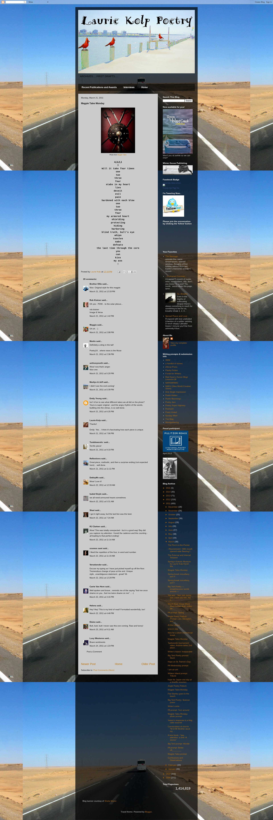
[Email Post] (119, 272)
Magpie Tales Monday (178, 570)
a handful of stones (174, 363)
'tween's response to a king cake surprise (180, 721)
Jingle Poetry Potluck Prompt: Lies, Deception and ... (180, 618)
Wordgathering (172, 422)
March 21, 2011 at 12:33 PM (102, 291)
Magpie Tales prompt (177, 754)
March (171, 542)
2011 (168, 503)
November (173, 511)
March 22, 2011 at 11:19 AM (102, 556)
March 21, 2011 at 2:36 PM (102, 354)
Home (144, 87)
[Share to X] (129, 272)
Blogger (148, 812)
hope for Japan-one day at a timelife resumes (180, 680)
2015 (168, 488)
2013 (168, 495)
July (170, 526)
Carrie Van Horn (97, 586)
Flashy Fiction (171, 370)
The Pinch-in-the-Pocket (179, 545)
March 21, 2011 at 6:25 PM (102, 411)
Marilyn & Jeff (96, 382)
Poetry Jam (170, 402)
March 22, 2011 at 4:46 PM (102, 613)
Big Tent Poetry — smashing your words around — (178, 589)
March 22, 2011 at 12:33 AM (102, 485)
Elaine (93, 622)
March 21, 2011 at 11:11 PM (102, 469)
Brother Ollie (96, 284)
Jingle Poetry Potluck (177, 686)
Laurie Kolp (95, 420)
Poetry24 (169, 409)
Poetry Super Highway (175, 405)
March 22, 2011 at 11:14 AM (102, 540)
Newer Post (88, 664)
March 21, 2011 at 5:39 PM (102, 389)
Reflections (95, 458)
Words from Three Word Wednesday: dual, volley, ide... (180, 606)
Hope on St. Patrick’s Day (179, 662)
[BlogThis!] (126, 272)
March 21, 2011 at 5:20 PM (102, 373)
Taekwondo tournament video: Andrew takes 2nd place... (180, 645)
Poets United (171, 412)
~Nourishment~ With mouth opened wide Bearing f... (180, 550)
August (171, 522)
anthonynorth (96, 363)
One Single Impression (175, 392)
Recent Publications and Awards (99, 87)
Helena (93, 605)
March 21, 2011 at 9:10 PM (102, 450)
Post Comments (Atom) (103, 670)
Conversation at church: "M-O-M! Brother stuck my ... (179, 728)
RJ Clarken (95, 526)
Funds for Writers (173, 373)
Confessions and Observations (175, 759)
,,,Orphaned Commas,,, (176, 276)
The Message (171, 256)
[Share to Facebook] (132, 272)
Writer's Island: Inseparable (180, 651)
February (172, 765)
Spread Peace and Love (176, 316)
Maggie (93, 325)
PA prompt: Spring (176, 612)
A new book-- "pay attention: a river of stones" (177, 737)
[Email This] (124, 272)
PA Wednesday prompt (178, 665)
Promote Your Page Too (171, 188)
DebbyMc (94, 477)
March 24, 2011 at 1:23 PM (102, 646)
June (170, 530)
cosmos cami (96, 548)
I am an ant (173, 669)
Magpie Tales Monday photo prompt (178, 715)
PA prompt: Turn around (178, 710)
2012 (168, 499)
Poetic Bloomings (173, 399)
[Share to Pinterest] (135, 272)
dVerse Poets (171, 367)
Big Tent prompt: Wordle (179, 744)
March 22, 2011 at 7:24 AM (102, 518)
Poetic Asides (171, 395)
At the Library (174, 625)
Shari (92, 510)
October (172, 514)
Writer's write (173, 706)
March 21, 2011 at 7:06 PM (102, 433)
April (170, 538)
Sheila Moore (110, 801)
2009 (168, 778)
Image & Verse (96, 312)
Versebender (96, 565)
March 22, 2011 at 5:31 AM (102, 501)
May (170, 534)
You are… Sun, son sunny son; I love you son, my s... (179, 597)
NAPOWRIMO (171, 383)
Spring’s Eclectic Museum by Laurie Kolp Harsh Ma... (179, 564)
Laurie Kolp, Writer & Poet (171, 183)
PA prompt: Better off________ (176, 749)
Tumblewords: (96, 442)
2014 (168, 492)
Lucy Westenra (97, 638)
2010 (168, 774)
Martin (93, 341)
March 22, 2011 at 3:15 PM (102, 597)
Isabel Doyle (96, 494)
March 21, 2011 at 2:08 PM (102, 332)
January (172, 769)
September (173, 518)
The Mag (169, 419)
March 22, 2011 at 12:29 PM (102, 578)
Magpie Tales (122, 155)
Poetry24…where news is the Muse (105, 350)
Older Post (148, 664)
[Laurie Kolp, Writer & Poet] (164, 185)
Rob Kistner (95, 300)
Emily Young (96, 398)
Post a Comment (94, 651)
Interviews (129, 87)
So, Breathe (182, 294)
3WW (167, 360)
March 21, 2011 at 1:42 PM (102, 316)
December (173, 507)
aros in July (173, 629)
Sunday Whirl (171, 415)
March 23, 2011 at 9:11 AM (102, 629)
